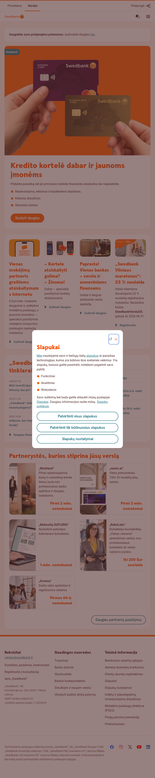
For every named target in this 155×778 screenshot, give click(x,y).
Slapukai (42, 402)
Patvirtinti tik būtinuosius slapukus (77, 427)
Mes (39, 356)
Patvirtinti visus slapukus (77, 416)
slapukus (92, 356)
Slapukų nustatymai (77, 439)
